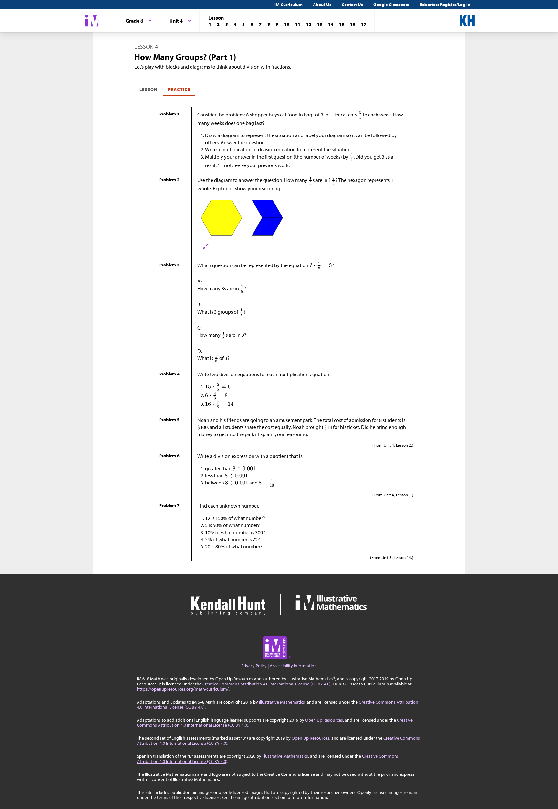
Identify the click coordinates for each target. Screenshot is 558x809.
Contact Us (352, 4)
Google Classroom (391, 4)
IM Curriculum (288, 4)
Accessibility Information (293, 666)
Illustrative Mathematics (282, 702)
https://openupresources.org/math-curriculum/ (183, 689)
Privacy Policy (254, 666)
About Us (322, 4)
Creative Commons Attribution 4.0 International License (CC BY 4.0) (266, 684)
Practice (179, 89)
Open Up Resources (324, 720)
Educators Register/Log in (445, 4)
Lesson (149, 89)
